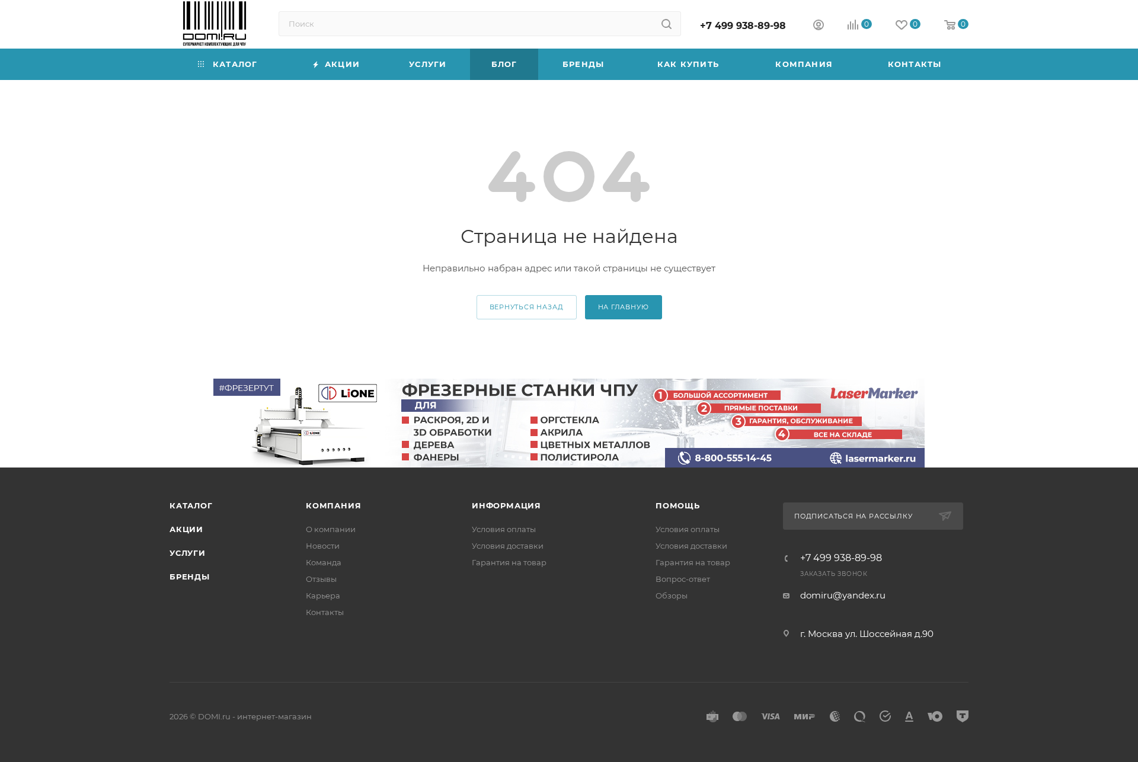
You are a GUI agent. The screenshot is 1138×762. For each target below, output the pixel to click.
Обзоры (672, 595)
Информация (506, 505)
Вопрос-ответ (683, 579)
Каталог (191, 505)
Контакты (325, 612)
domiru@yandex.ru (843, 595)
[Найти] (666, 23)
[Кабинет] (818, 26)
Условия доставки (508, 545)
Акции (186, 529)
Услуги (188, 553)
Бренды (190, 576)
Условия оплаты (504, 529)
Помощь (678, 505)
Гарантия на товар (509, 562)
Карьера (323, 595)
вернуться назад (527, 307)
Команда (323, 562)
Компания (333, 505)
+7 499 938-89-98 (743, 25)
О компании (331, 529)
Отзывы (321, 579)
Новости (323, 545)
